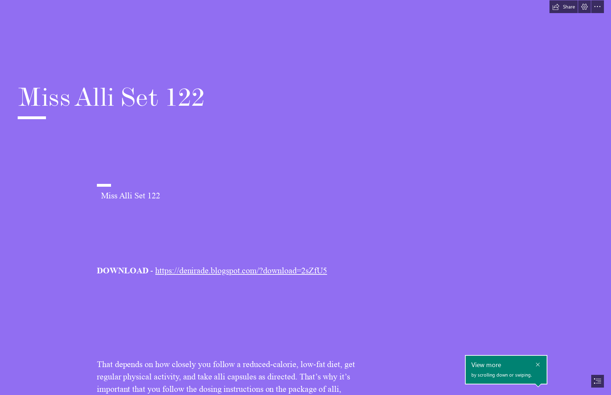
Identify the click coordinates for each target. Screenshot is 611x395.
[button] (563, 6)
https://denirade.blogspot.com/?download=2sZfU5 (241, 270)
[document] (305, 197)
